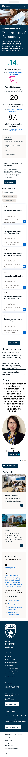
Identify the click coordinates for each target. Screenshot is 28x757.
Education (8, 151)
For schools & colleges (11, 662)
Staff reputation (10, 154)
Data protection (9, 745)
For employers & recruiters (12, 668)
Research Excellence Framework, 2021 (14, 73)
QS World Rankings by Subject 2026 (15, 130)
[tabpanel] (14, 420)
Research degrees (9, 200)
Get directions (11, 704)
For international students (12, 674)
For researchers (9, 665)
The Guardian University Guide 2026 (15, 110)
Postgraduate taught (10, 196)
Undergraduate (8, 192)
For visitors (8, 656)
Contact (7, 751)
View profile (13, 454)
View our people (9, 466)
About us (8, 137)
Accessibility (8, 740)
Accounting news (13, 600)
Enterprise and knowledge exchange (13, 146)
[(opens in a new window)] (6, 715)
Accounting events (14, 604)
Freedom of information (11, 748)
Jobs (6, 753)
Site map (7, 737)
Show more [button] (9, 182)
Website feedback (10, 677)
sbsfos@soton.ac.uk (12, 568)
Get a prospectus (12, 727)
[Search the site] (19, 6)
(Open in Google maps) (13, 587)
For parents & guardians (11, 671)
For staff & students (10, 659)
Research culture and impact (14, 141)
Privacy (7, 743)
